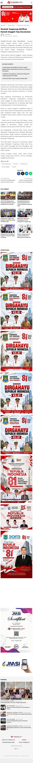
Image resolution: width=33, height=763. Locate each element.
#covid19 (15, 164)
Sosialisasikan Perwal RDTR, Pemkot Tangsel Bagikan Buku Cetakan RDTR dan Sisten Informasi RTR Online (16, 69)
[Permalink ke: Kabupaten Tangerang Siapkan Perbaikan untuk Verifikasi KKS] (8, 213)
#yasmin (14, 167)
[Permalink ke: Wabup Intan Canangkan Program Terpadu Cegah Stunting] (8, 229)
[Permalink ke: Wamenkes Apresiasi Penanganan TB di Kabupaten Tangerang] (24, 213)
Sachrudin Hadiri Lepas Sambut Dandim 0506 (14, 78)
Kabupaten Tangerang (12, 712)
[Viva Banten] (16, 2)
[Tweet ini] (22, 173)
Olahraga (11, 701)
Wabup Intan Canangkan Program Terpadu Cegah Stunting (8, 235)
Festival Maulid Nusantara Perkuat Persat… (17, 721)
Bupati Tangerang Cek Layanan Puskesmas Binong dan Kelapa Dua (24, 235)
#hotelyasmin (23, 164)
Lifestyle (20, 712)
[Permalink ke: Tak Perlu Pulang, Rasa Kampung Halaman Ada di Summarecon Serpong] (8, 196)
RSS (17, 749)
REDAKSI (24, 740)
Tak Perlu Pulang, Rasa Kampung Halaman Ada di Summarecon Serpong (8, 202)
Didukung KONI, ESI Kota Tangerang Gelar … (14, 702)
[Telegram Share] (26, 173)
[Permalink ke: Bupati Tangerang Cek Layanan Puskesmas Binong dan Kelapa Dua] (24, 229)
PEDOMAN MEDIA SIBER (8, 742)
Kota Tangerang (5, 701)
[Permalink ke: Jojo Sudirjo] (2, 35)
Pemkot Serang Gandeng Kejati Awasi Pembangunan (25, 180)
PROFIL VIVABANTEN (24, 742)
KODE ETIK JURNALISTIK (8, 740)
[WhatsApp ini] (30, 173)
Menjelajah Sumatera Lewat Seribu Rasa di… (19, 728)
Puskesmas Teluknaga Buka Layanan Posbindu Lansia (8, 180)
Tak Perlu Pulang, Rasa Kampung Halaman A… (19, 714)
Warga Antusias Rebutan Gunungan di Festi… (18, 708)
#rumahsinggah (6, 167)
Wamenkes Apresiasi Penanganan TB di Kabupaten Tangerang (23, 220)
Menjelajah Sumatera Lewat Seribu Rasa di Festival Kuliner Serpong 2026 (24, 203)
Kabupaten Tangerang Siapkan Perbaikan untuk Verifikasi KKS (8, 220)
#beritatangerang (6, 164)
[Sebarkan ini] (18, 173)
